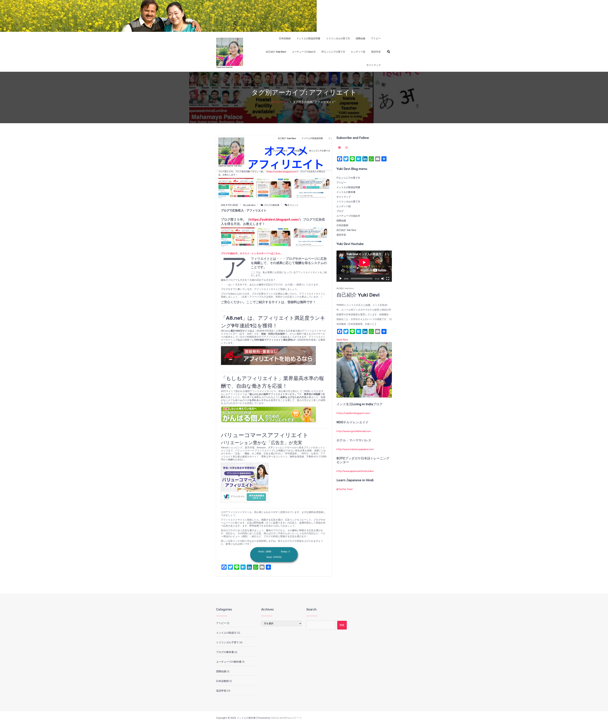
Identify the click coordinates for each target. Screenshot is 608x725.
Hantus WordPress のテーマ (286, 717)
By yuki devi (249, 205)
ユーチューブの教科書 (228, 661)
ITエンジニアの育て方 (333, 51)
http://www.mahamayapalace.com (355, 449)
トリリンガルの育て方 (338, 38)
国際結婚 (360, 38)
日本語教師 (285, 38)
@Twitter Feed (344, 489)
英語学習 (376, 51)
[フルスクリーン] (387, 278)
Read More (342, 339)
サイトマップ (373, 65)
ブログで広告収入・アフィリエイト (243, 210)
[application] (364, 266)
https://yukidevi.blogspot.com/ (274, 219)
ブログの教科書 (271, 205)
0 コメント (292, 205)
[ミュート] (382, 278)
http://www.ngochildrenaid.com (353, 431)
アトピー (376, 38)
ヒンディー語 (358, 51)
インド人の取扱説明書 (308, 38)
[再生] (340, 278)
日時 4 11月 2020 (229, 205)
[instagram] (346, 147)
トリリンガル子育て (227, 642)
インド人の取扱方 (226, 632)
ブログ (340, 211)
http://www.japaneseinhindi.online (355, 471)
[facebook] (339, 147)
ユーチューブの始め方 (304, 51)
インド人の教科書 (345, 192)
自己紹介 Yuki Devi (276, 51)
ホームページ (279, 102)
